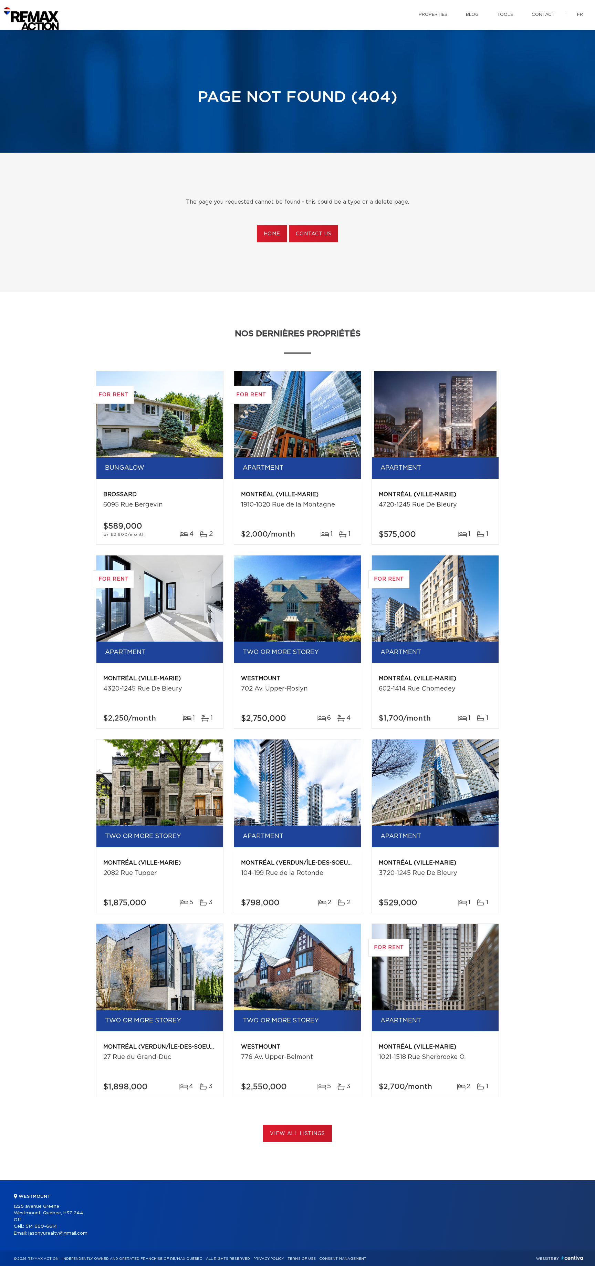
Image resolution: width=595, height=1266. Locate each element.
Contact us (313, 234)
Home (272, 234)
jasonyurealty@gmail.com (57, 1233)
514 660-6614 (41, 1226)
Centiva (572, 1258)
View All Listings (297, 1133)
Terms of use (302, 1258)
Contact (543, 14)
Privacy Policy (268, 1258)
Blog (472, 14)
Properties (433, 14)
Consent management (342, 1258)
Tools (505, 14)
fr (580, 14)
